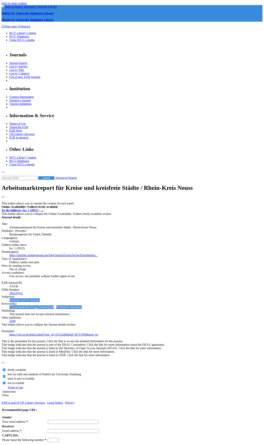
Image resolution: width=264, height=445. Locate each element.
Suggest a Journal (20, 100)
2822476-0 (16, 293)
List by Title (16, 70)
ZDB (12, 321)
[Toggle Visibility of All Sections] (3, 197)
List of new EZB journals (24, 77)
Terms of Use (17, 123)
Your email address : (15, 421)
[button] (30, 206)
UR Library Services (22, 134)
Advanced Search (66, 177)
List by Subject (18, 66)
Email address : (12, 430)
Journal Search (18, 63)
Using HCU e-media (22, 40)
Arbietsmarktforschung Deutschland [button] (31, 307)
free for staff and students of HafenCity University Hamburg (44, 374)
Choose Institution (20, 103)
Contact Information (21, 97)
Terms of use (15, 387)
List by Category (19, 73)
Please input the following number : (24, 440)
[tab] (132, 207)
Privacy (69, 402)
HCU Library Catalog (22, 33)
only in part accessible (21, 378)
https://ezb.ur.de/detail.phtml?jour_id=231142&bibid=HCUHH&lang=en (53, 334)
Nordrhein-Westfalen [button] (69, 307)
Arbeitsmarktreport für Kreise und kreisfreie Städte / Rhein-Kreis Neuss (97, 187)
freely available (17, 369)
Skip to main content (14, 3)
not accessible (16, 383)
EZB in (18, 137)
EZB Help (15, 130)
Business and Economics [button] (24, 300)
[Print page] (10, 26)
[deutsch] (24, 26)
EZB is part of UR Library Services (23, 402)
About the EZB (18, 127)
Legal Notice (55, 402)
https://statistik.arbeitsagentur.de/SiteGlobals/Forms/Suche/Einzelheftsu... (53, 255)
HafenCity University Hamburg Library (28, 13)
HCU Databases (19, 36)
